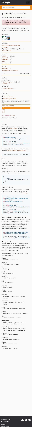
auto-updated (12, 115)
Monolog (24, 193)
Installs (4, 56)
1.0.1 (3, 108)
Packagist (6, 2)
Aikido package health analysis (10, 70)
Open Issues (5, 63)
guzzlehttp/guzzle (8, 82)
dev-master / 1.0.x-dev (8, 105)
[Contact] (22, 420)
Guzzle (14, 98)
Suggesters (5, 59)
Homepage (5, 47)
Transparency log (6, 50)
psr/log (5, 83)
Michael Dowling (7, 96)
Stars (3, 61)
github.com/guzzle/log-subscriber (11, 45)
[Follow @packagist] (26, 420)
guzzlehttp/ (7, 13)
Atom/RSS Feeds (5, 421)
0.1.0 (3, 112)
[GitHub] (29, 420)
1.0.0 (3, 110)
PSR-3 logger (13, 128)
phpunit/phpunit (7, 88)
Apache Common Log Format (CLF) (16, 150)
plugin (9, 98)
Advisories (4, 68)
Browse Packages (5, 426)
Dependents (5, 58)
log (4, 98)
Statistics (3, 424)
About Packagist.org (5, 419)
